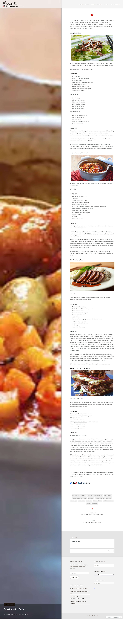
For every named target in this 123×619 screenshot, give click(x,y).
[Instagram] (92, 615)
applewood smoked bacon (83, 206)
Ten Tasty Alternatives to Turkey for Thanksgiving (78, 602)
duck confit (90, 498)
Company (106, 4)
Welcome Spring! (74, 596)
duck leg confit (76, 76)
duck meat (108, 498)
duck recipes (81, 500)
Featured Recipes (9, 604)
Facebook (79, 474)
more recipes (83, 472)
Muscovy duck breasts (76, 414)
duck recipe (74, 500)
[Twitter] (95, 615)
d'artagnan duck (108, 495)
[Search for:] (104, 565)
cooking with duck (98, 495)
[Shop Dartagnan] (87, 615)
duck (85, 498)
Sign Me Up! (74, 577)
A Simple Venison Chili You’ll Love (78, 598)
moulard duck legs (78, 196)
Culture (100, 4)
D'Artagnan (11, 614)
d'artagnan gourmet (77, 498)
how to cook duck (97, 500)
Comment (110, 550)
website (103, 20)
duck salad (89, 500)
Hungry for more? (76, 561)
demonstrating (86, 26)
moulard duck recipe (108, 500)
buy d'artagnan (75, 495)
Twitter (85, 474)
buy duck (83, 495)
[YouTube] (97, 615)
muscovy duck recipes (92, 503)
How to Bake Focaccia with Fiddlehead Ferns (78, 592)
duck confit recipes (99, 498)
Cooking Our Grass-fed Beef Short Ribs (79, 588)
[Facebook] (89, 615)
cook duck (89, 495)
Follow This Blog (84, 4)
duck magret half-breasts (79, 307)
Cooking (93, 4)
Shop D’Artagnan (115, 4)
